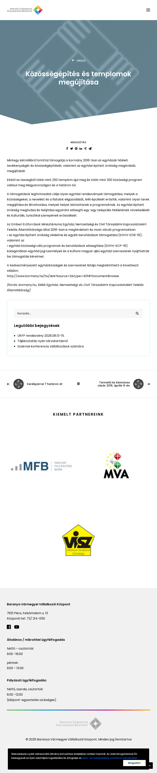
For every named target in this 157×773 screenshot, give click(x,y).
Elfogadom (134, 763)
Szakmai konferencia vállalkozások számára (50, 346)
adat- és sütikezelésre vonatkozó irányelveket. (110, 758)
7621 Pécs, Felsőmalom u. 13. (27, 613)
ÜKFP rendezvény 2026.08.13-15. (41, 335)
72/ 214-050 (36, 618)
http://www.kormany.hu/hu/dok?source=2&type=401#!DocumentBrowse (63, 276)
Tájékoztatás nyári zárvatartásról (42, 341)
